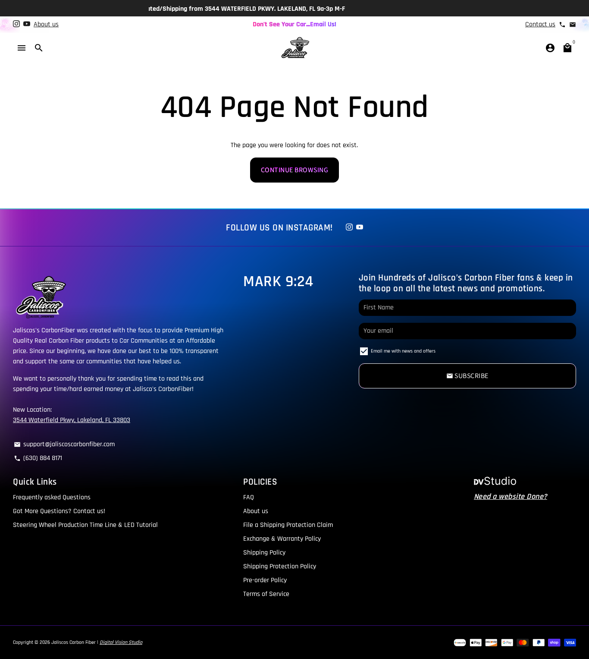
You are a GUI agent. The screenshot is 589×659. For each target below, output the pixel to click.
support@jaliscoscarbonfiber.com (64, 444)
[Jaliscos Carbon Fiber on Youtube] (26, 24)
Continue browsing (295, 169)
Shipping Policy (264, 552)
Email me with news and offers (403, 350)
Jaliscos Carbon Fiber (73, 642)
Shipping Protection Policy (279, 566)
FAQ (248, 497)
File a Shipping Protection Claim (288, 525)
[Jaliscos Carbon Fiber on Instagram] (16, 24)
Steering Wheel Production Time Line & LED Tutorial (85, 525)
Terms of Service (266, 594)
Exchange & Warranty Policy (282, 538)
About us (46, 24)
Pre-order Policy (265, 580)
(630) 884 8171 (38, 458)
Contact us (540, 24)
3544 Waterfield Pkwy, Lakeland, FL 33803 (71, 420)
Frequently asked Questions (52, 497)
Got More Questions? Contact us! (59, 511)
